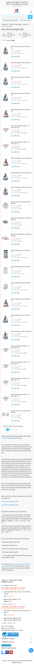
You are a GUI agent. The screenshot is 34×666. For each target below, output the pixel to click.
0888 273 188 (19, 2)
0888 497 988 (10, 2)
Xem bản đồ (10, 596)
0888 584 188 (19, 4)
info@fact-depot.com (10, 585)
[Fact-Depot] (17, 11)
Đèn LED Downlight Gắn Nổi (10, 505)
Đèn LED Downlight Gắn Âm (10, 501)
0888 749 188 (10, 4)
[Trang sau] (16, 429)
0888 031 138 (8, 601)
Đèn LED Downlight (7, 438)
